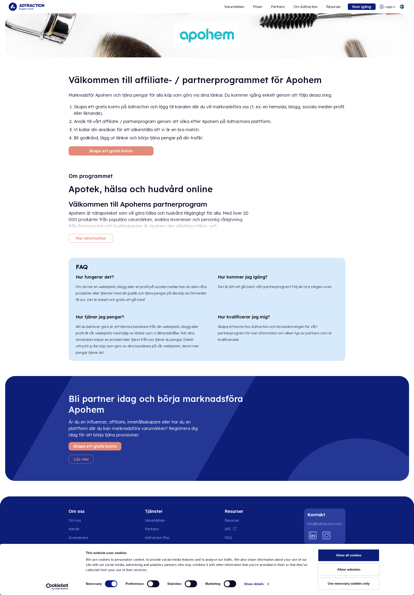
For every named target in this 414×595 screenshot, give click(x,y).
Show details (254, 584)
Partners (278, 7)
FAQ (228, 537)
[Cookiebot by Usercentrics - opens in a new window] (57, 586)
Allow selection (348, 569)
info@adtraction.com (324, 524)
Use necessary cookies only (349, 583)
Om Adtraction (305, 7)
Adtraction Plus (157, 537)
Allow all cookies (348, 555)
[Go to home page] (26, 7)
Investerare (78, 537)
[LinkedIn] (312, 535)
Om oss (75, 520)
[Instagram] (326, 535)
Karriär (74, 529)
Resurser (333, 7)
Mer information (91, 238)
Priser (257, 7)
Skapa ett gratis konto (111, 150)
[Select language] (401, 6)
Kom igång (361, 7)
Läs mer (81, 459)
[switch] (153, 583)
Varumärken (234, 7)
